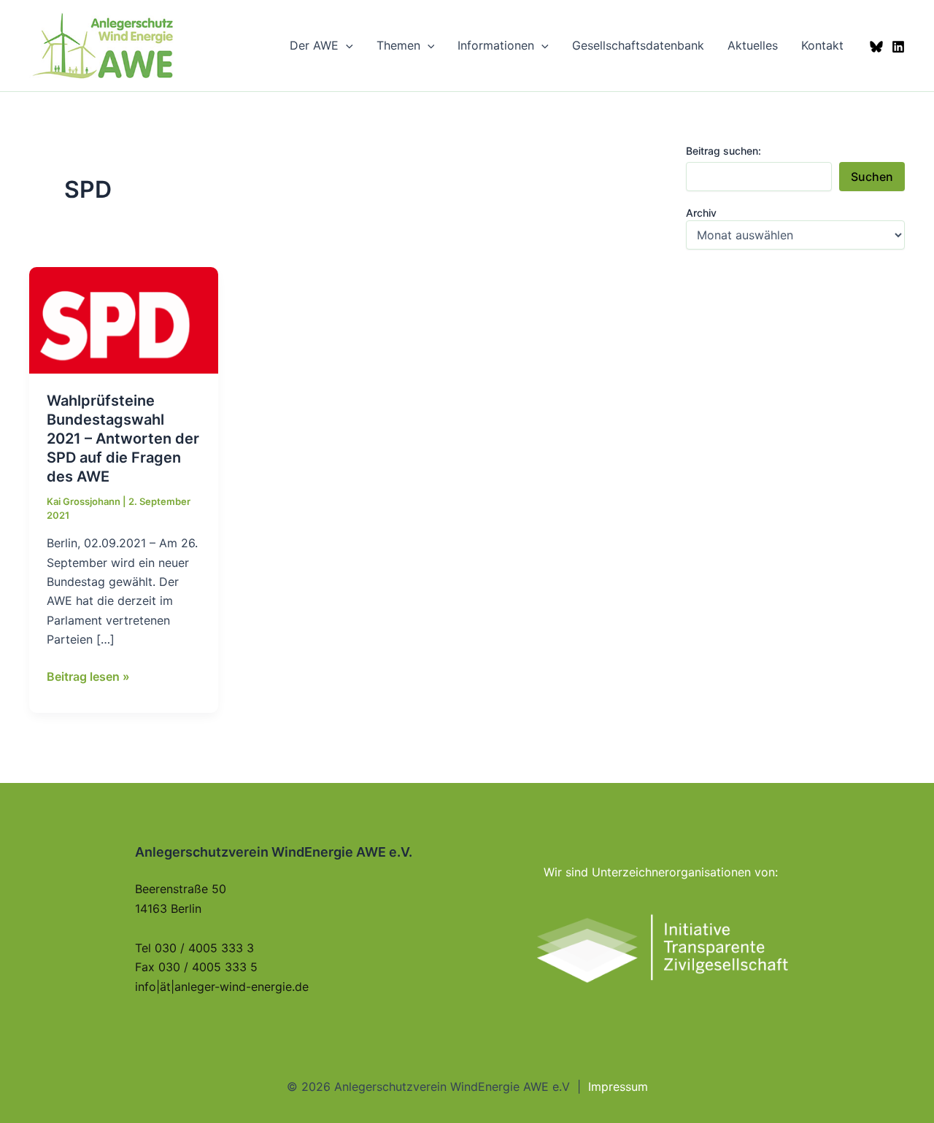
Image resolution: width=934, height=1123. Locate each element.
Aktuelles (752, 45)
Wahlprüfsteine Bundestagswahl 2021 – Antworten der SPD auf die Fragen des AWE (123, 438)
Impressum (618, 1086)
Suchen (872, 176)
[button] (346, 45)
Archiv (701, 213)
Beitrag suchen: (723, 150)
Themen (398, 45)
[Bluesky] (876, 46)
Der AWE (314, 45)
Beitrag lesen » (88, 677)
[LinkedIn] (898, 46)
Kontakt (822, 45)
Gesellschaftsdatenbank (638, 45)
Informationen (496, 45)
